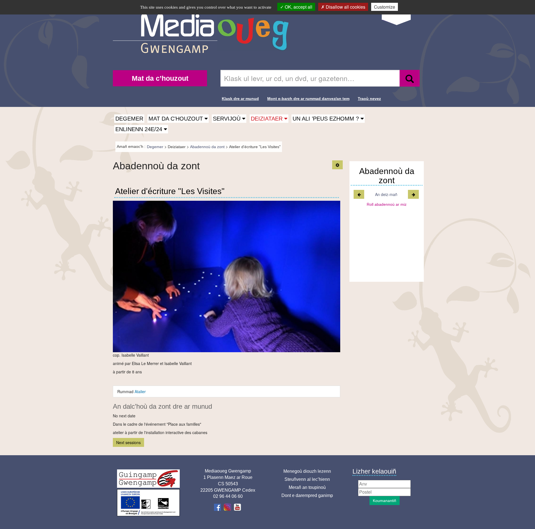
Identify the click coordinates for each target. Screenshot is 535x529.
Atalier (140, 391)
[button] (178, 118)
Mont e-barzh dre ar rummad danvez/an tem (308, 98)
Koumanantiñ (384, 500)
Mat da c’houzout (160, 78)
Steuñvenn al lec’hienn (307, 479)
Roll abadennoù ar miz (387, 204)
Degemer (129, 119)
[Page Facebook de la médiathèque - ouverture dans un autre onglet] (218, 506)
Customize (384, 7)
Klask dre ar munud (240, 98)
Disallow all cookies (345, 7)
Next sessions (128, 442)
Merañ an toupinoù (307, 487)
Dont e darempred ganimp (307, 495)
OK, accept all (298, 7)
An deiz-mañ (386, 194)
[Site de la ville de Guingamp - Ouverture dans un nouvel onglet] (148, 478)
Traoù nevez (369, 98)
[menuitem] (160, 78)
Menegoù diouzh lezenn (307, 471)
